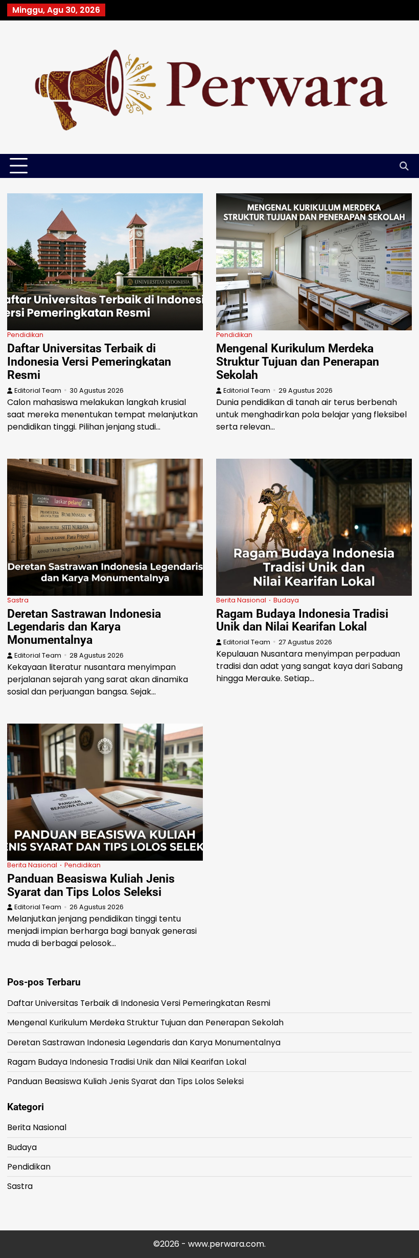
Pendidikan (25, 334)
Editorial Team (37, 390)
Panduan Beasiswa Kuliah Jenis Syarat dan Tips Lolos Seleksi (91, 885)
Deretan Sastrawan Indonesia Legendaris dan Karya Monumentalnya (84, 626)
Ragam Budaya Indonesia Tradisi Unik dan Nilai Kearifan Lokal (302, 620)
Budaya (286, 600)
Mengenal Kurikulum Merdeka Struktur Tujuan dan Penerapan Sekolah (297, 361)
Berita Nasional (241, 600)
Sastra (18, 600)
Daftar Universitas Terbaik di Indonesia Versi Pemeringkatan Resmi (89, 361)
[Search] (404, 166)
